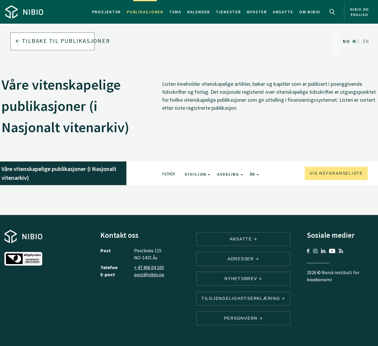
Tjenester (228, 11)
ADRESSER (242, 258)
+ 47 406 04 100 (149, 267)
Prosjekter (106, 11)
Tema (175, 11)
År (253, 174)
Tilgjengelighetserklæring (241, 298)
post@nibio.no (149, 274)
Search (332, 12)
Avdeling (229, 174)
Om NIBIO (309, 11)
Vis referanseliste (336, 173)
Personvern (241, 318)
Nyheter (257, 11)
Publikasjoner (145, 11)
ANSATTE (242, 239)
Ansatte (283, 11)
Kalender (198, 11)
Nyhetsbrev (241, 278)
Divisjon (196, 174)
